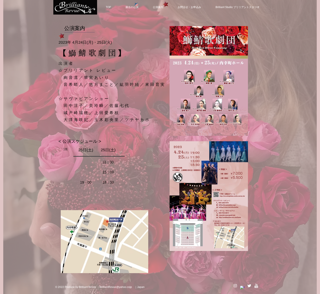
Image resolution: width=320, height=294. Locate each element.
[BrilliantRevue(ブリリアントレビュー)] (235, 286)
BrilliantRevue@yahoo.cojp (115, 287)
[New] (136, 4)
